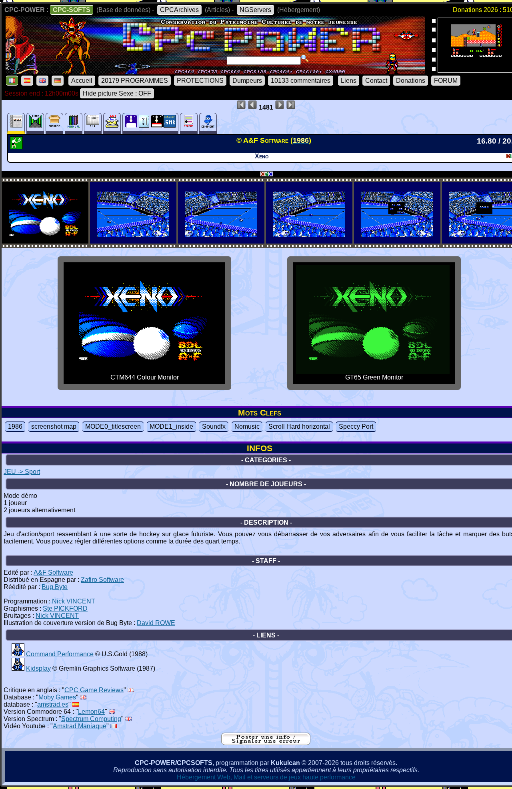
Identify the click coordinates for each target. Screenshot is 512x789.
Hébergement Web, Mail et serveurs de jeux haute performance (266, 777)
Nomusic (247, 426)
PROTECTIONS (200, 80)
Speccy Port (356, 426)
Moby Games (57, 697)
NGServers (255, 9)
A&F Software (53, 572)
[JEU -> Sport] (17, 147)
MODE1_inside (171, 426)
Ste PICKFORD (65, 608)
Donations (410, 80)
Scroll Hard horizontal (299, 426)
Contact (376, 80)
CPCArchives (179, 9)
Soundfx (214, 426)
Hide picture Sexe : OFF (117, 93)
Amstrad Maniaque (79, 726)
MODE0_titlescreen (113, 426)
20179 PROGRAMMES (134, 80)
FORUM (446, 80)
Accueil (81, 80)
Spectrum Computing (91, 718)
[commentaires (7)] (208, 123)
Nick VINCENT (73, 601)
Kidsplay (38, 668)
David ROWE (156, 622)
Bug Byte (55, 586)
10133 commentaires (300, 80)
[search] (305, 58)
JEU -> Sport (22, 471)
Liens (348, 80)
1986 (15, 426)
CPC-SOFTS (71, 9)
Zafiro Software (102, 579)
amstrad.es (52, 704)
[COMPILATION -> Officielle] (18, 654)
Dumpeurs (247, 80)
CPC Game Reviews (94, 690)
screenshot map (53, 426)
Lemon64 (91, 711)
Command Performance (60, 654)
